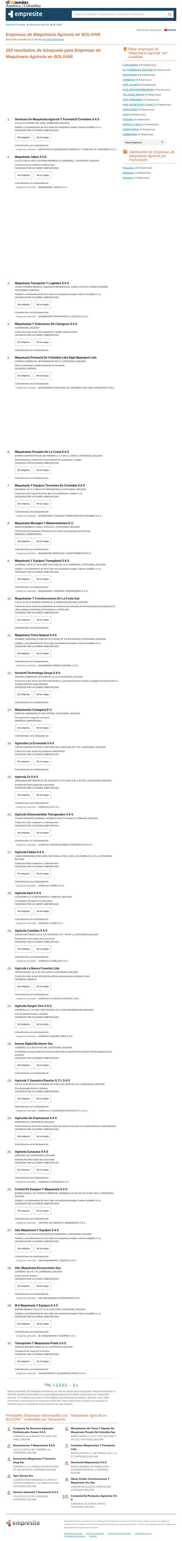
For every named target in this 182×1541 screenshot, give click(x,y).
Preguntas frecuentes (73, 1533)
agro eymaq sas (23, 1475)
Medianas (128, 173)
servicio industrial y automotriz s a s (35, 1492)
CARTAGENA (130, 65)
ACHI (126, 114)
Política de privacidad (95, 1533)
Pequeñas (129, 168)
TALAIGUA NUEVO (133, 95)
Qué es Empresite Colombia (119, 1533)
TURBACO (129, 80)
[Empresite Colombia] (25, 17)
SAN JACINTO (131, 85)
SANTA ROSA (131, 129)
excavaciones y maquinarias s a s (34, 1445)
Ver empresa (23, 137)
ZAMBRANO (130, 134)
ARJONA (128, 119)
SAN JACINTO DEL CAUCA (139, 104)
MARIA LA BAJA (132, 124)
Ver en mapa (42, 137)
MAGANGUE (130, 75)
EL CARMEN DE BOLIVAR (138, 70)
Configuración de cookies (74, 1536)
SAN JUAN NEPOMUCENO (138, 90)
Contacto (93, 1536)
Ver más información (53, 39)
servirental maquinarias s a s (88, 1462)
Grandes (128, 178)
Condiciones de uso (143, 1533)
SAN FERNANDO (133, 99)
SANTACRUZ (130, 109)
